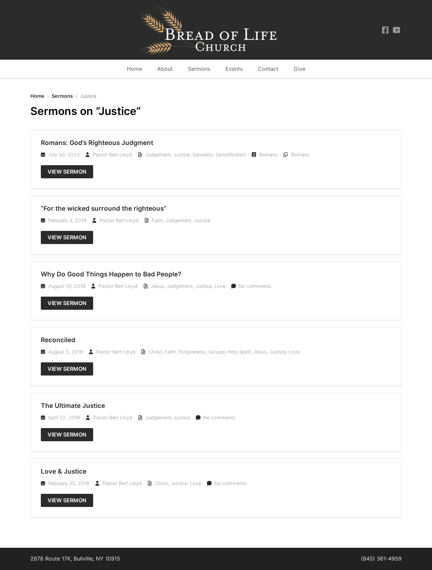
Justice (181, 154)
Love (219, 286)
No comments (255, 286)
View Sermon (67, 171)
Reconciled (58, 340)
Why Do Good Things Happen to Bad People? (111, 274)
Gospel (217, 352)
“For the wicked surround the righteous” (103, 208)
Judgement (158, 154)
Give (299, 68)
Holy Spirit (239, 352)
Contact (268, 68)
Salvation (202, 154)
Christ (155, 352)
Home (134, 68)
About (165, 68)
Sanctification (231, 154)
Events (234, 68)
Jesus (157, 286)
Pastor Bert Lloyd (112, 154)
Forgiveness (192, 352)
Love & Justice (63, 471)
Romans (268, 154)
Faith (157, 220)
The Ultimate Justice (73, 406)
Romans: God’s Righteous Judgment (97, 143)
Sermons (199, 68)
